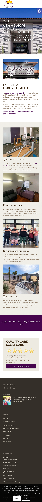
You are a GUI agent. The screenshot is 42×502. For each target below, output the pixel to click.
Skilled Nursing (14, 205)
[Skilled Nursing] (4, 205)
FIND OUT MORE (18, 402)
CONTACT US (7, 442)
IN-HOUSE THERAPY (9, 422)
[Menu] (36, 4)
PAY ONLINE (6, 435)
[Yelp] (4, 388)
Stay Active (12, 297)
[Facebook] (7, 388)
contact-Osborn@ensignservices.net (17, 482)
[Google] (10, 388)
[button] (39, 11)
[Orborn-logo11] (17, 4)
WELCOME (6, 418)
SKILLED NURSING (8, 425)
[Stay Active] (4, 296)
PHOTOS (5, 438)
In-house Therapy (15, 160)
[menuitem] (36, 4)
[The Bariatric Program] (4, 251)
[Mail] (13, 388)
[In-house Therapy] (4, 159)
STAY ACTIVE (7, 432)
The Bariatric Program (17, 251)
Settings (25, 498)
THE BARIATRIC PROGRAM (11, 428)
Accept (17, 498)
